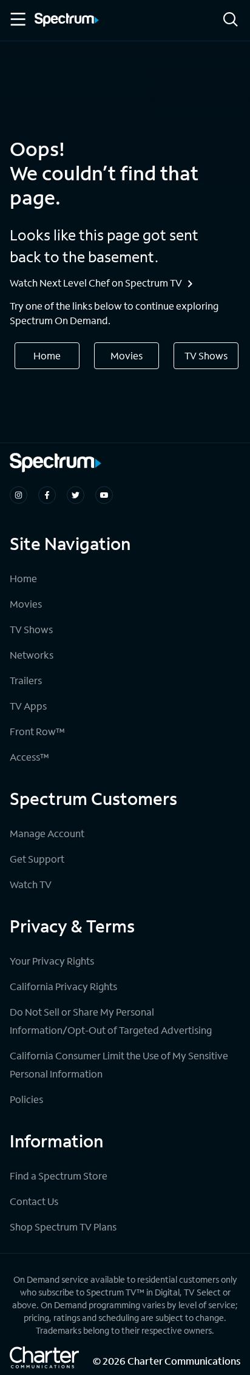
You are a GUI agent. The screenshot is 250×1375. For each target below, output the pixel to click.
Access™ (29, 756)
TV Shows (206, 355)
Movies (126, 355)
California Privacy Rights (63, 986)
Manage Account (47, 833)
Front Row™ (37, 731)
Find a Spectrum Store (58, 1175)
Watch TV (31, 884)
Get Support (37, 858)
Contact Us (34, 1201)
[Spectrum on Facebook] (47, 495)
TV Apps (28, 705)
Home (47, 355)
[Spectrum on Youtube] (104, 495)
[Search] (230, 20)
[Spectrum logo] (67, 20)
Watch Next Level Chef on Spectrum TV (96, 282)
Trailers (26, 680)
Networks (31, 654)
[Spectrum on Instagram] (18, 495)
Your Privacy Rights (52, 960)
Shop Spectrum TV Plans (63, 1226)
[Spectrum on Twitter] (75, 495)
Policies (26, 1099)
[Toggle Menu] (17, 19)
